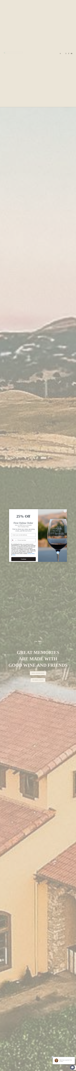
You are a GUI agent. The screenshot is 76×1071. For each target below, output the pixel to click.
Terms (13, 555)
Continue (23, 559)
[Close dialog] (65, 511)
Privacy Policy (31, 553)
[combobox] (14, 540)
